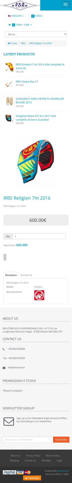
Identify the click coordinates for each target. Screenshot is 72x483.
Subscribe (61, 439)
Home (13, 43)
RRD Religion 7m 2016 (40, 43)
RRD (23, 43)
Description (11, 275)
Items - (21, 24)
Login (59, 460)
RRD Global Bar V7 (27, 81)
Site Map (46, 460)
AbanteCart (63, 470)
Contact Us (30, 460)
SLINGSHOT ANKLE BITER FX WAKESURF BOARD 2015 (40, 100)
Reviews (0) (26, 275)
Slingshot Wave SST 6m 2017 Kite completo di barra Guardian (36, 117)
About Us (15, 455)
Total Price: (15, 245)
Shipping (14, 460)
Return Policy (53, 455)
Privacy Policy (33, 455)
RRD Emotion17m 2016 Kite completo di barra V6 (40, 66)
